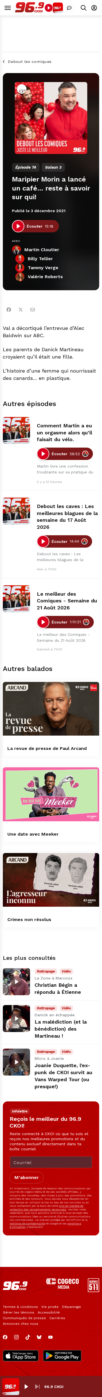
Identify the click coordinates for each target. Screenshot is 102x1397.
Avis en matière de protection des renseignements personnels (46, 1207)
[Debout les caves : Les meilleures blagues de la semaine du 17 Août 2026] (16, 511)
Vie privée (50, 1307)
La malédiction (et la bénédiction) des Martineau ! (61, 1029)
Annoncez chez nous (20, 1324)
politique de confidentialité (27, 1223)
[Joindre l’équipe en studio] (69, 8)
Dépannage (71, 1307)
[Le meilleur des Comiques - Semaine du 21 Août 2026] (16, 598)
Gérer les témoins (18, 1312)
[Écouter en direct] (48, 7)
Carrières (57, 1318)
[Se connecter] (94, 7)
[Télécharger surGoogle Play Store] (62, 1356)
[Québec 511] (93, 1290)
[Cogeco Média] (62, 1287)
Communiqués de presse (24, 1318)
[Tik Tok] (28, 1337)
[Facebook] (9, 310)
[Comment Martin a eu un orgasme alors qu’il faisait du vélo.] (16, 430)
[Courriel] (33, 310)
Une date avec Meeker (33, 834)
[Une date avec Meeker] (51, 794)
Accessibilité (49, 1312)
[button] (26, 1386)
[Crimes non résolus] (51, 880)
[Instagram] (16, 1337)
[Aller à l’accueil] (29, 11)
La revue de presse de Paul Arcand (47, 748)
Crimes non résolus (29, 919)
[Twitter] (21, 310)
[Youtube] (50, 1337)
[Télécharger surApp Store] (21, 1356)
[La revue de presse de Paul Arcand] (51, 709)
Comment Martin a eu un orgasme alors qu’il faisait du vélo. (64, 433)
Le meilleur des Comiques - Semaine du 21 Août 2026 (67, 601)
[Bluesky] (39, 1337)
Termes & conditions (20, 1307)
